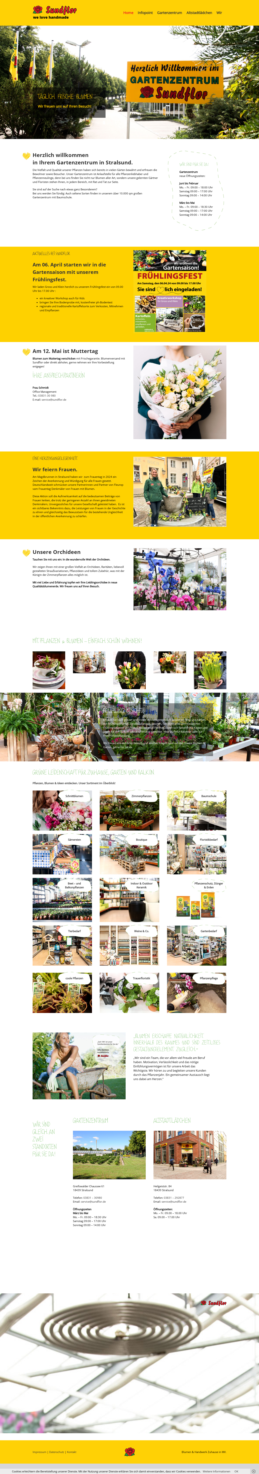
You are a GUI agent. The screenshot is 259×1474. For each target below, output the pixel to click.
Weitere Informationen (216, 1471)
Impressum (39, 1452)
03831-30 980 (47, 395)
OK (236, 1471)
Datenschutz (56, 1452)
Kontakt (71, 1452)
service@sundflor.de (54, 399)
